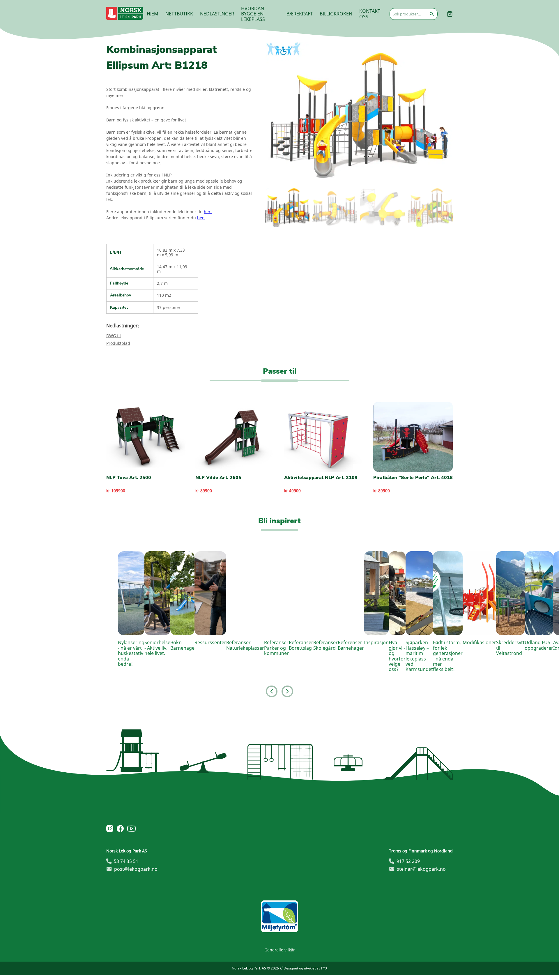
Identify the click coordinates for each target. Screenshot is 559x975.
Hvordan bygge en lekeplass (253, 13)
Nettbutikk (179, 13)
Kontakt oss (369, 14)
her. (208, 211)
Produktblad (118, 343)
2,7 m (162, 283)
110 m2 (164, 295)
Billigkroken (336, 13)
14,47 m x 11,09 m (172, 269)
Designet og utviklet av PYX (305, 968)
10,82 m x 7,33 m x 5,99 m (171, 252)
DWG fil (113, 335)
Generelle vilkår (279, 950)
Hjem (152, 13)
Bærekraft (299, 13)
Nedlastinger (217, 13)
